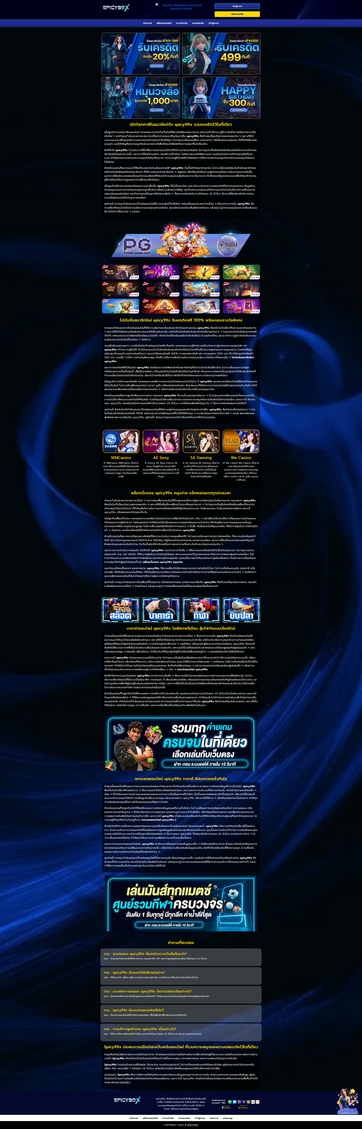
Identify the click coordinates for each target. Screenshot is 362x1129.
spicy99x (192, 1125)
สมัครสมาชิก (237, 14)
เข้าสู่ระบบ (237, 6)
